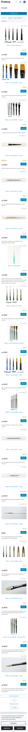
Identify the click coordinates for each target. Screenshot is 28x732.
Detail (23, 54)
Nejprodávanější (18, 18)
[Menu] (24, 2)
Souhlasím (20, 728)
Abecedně (4, 21)
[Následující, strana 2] (14, 700)
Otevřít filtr (14, 13)
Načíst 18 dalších (14, 696)
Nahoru (15, 707)
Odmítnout (7, 728)
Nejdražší (10, 18)
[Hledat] (16, 2)
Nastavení (13, 723)
